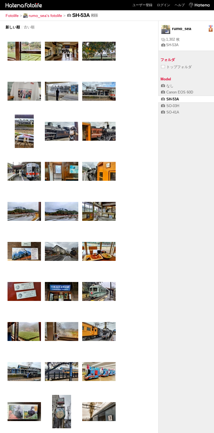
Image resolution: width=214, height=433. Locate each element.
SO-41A (172, 112)
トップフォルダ (179, 67)
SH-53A (172, 45)
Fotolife (12, 15)
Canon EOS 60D (179, 92)
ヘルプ (180, 5)
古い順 (29, 27)
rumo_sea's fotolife (45, 15)
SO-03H (172, 106)
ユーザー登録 (142, 5)
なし (170, 86)
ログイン (163, 5)
